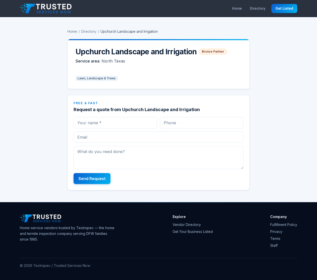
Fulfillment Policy (283, 224)
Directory (257, 8)
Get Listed (284, 8)
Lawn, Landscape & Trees (97, 78)
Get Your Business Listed (193, 231)
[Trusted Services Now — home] (46, 8)
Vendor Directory (187, 224)
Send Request (92, 178)
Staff (274, 245)
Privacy (276, 231)
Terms (275, 238)
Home (237, 8)
